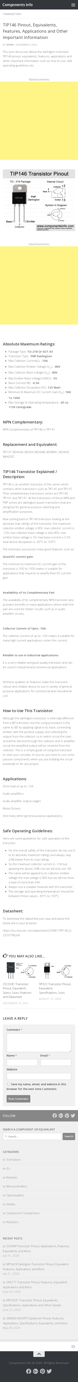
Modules (11, 1177)
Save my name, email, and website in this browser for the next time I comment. (36, 1086)
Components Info (17, 4)
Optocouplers (15, 1195)
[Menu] (73, 4)
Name (12, 1055)
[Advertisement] (39, 121)
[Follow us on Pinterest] (67, 1115)
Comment (14, 1029)
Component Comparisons (23, 1213)
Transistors (12, 14)
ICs (8, 1168)
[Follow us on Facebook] (54, 1115)
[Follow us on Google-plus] (60, 1115)
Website (12, 1069)
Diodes (10, 1204)
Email (45, 1055)
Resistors (12, 1222)
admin (10, 44)
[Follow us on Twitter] (73, 1115)
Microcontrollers (16, 1186)
